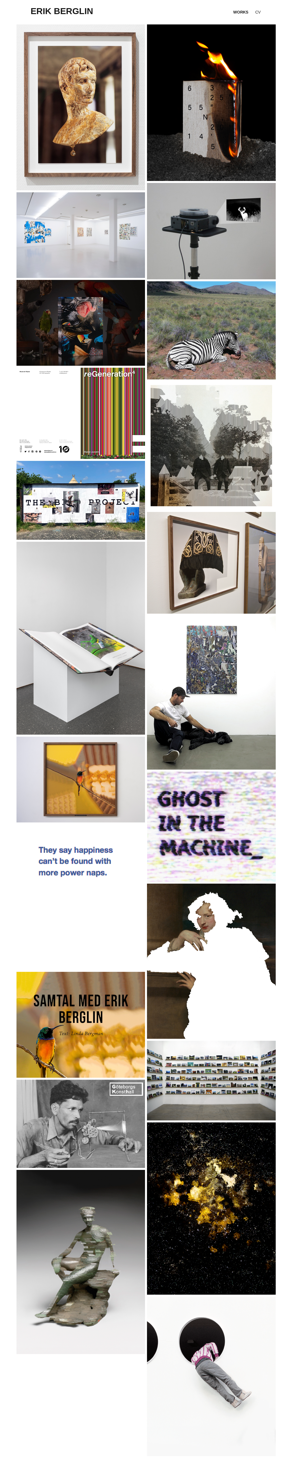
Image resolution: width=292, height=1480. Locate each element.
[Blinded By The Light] (211, 231)
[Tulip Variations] (80, 413)
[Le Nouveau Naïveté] (211, 692)
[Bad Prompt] (80, 107)
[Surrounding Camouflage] (211, 330)
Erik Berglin (62, 11)
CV (258, 12)
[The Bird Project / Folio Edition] (80, 638)
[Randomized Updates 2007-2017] (80, 897)
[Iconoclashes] (211, 562)
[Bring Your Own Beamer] (80, 1123)
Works (240, 12)
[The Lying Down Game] (211, 1080)
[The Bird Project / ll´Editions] (80, 322)
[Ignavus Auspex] (80, 779)
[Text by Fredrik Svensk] (80, 1261)
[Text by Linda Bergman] (80, 1024)
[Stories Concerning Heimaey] (211, 102)
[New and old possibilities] (211, 1376)
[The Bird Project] (80, 500)
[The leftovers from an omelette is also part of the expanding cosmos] (211, 1208)
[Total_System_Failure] (211, 445)
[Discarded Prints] (80, 235)
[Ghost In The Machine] (211, 826)
